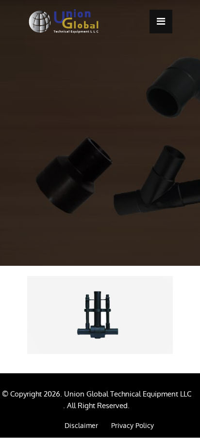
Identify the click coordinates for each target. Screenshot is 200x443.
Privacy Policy (132, 425)
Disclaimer (81, 425)
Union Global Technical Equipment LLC (127, 394)
